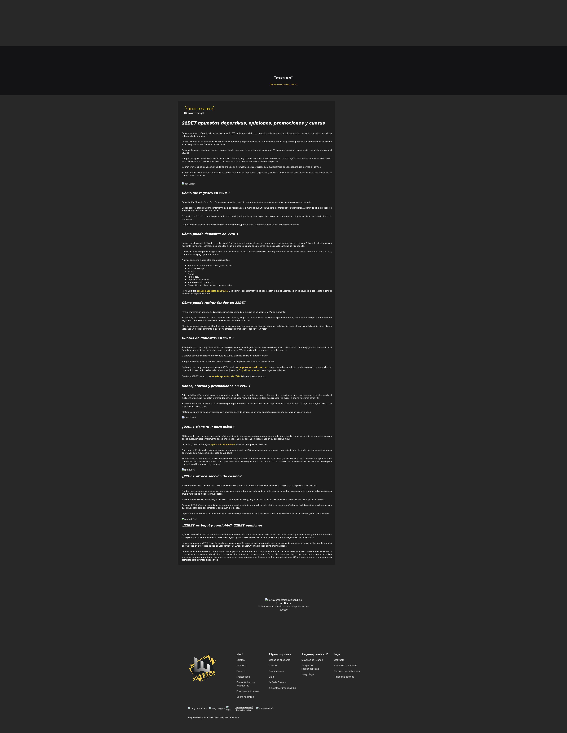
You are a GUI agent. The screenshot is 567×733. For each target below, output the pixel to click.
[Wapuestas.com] (15, 33)
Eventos (241, 671)
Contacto (339, 660)
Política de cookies (344, 676)
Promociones (276, 671)
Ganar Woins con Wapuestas (246, 684)
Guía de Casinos (278, 682)
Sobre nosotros (245, 696)
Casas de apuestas (279, 660)
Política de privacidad (345, 665)
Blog (271, 676)
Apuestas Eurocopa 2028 (282, 688)
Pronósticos (243, 676)
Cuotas (241, 660)
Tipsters (241, 665)
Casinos (273, 665)
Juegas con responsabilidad (310, 667)
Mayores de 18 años (312, 660)
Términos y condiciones (347, 671)
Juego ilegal (308, 674)
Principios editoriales (248, 691)
